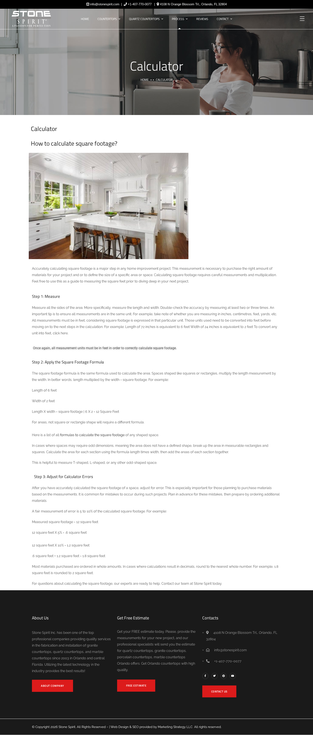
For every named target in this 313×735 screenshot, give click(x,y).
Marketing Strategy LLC (175, 727)
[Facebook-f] (205, 676)
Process (178, 19)
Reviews (202, 19)
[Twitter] (214, 676)
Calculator (156, 65)
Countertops (107, 19)
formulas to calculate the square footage (92, 435)
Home (85, 19)
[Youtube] (233, 676)
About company (52, 686)
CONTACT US (219, 691)
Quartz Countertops (144, 19)
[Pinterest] (224, 676)
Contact (222, 19)
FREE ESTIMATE (136, 685)
